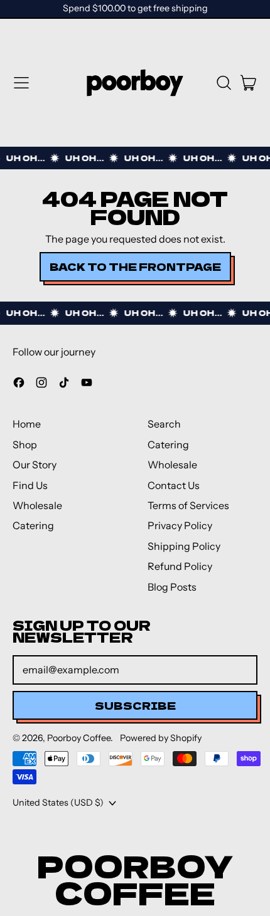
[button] (223, 83)
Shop (25, 444)
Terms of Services (188, 505)
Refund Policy (180, 566)
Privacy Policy (180, 525)
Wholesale (37, 505)
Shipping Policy (184, 546)
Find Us (30, 485)
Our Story (35, 464)
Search (164, 424)
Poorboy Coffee (79, 738)
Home (27, 424)
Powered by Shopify (161, 738)
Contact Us (174, 485)
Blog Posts (172, 587)
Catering (33, 525)
